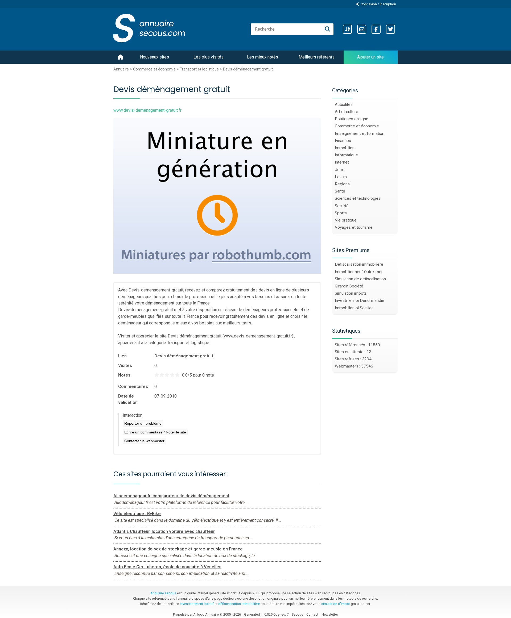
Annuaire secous (163, 593)
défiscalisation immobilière (239, 604)
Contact (312, 614)
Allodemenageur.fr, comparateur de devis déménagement (171, 495)
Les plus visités (208, 57)
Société (342, 205)
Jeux (339, 169)
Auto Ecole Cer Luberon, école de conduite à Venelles (167, 566)
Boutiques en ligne (351, 118)
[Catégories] (347, 29)
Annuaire (121, 69)
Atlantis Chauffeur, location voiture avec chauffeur (164, 531)
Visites (125, 365)
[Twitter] (390, 29)
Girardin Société (349, 286)
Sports (341, 213)
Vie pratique (346, 220)
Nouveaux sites (154, 57)
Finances (343, 140)
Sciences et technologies (358, 198)
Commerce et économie (154, 69)
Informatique (346, 155)
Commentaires (133, 386)
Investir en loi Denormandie (359, 300)
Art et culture (346, 111)
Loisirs (341, 176)
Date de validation (128, 399)
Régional (343, 184)
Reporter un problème (143, 423)
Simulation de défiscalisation (360, 279)
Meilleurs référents (317, 57)
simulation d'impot (335, 604)
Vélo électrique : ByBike (137, 513)
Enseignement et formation (359, 133)
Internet (342, 162)
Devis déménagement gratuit (248, 69)
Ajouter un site (370, 57)
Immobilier (344, 147)
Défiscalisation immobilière (359, 264)
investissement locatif (197, 604)
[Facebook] (376, 29)
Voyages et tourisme (354, 227)
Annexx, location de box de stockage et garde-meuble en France (178, 549)
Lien (122, 355)
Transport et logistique (199, 69)
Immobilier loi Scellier (354, 308)
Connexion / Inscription (378, 4)
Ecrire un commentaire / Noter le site (155, 432)
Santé (340, 191)
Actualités (344, 104)
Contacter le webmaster (144, 441)
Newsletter (330, 614)
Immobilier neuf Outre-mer (359, 271)
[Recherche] (327, 29)
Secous (297, 614)
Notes (124, 375)
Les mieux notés (262, 57)
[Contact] (361, 29)
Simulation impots (351, 293)
